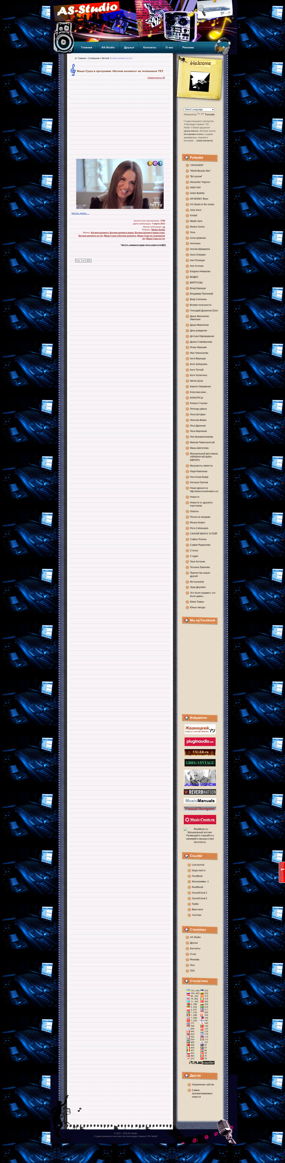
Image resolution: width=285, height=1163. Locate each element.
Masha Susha (197, 226)
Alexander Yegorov (200, 182)
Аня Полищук (197, 260)
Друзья (129, 47)
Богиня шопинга (100, 232)
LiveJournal (198, 864)
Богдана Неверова (200, 271)
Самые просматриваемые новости (202, 1093)
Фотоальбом (197, 581)
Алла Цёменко (198, 238)
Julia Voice (195, 210)
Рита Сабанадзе (199, 528)
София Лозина (198, 539)
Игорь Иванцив (198, 347)
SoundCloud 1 (199, 892)
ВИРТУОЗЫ (196, 282)
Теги (192, 965)
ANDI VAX (195, 187)
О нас (169, 47)
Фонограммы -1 (200, 881)
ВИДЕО (194, 277)
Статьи (194, 550)
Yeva (192, 232)
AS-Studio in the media (202, 204)
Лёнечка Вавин (198, 420)
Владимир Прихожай (201, 293)
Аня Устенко (197, 266)
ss (164, 227)
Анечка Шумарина (200, 249)
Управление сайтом (203, 1084)
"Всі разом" (196, 176)
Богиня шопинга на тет (91, 236)
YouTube (196, 915)
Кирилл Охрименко (200, 386)
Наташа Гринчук (199, 482)
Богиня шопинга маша (122, 232)
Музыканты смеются (201, 465)
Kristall (193, 215)
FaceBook (197, 876)
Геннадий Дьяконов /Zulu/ (204, 310)
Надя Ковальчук (198, 471)
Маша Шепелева (199, 448)
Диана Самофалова (201, 341)
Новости (194, 497)
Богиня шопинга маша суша (149, 232)
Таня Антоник (197, 561)
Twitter (195, 904)
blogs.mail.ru (199, 870)
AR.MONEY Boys (199, 198)
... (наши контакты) (203, 140)
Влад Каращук (198, 288)
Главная (86, 47)
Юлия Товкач (197, 601)
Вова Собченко (198, 299)
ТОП (192, 970)
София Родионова (200, 545)
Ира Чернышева (199, 353)
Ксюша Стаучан (198, 403)
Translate (210, 114)
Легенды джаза (198, 408)
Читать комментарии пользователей (143, 245)
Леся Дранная (198, 425)
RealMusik (197, 887)
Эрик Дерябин (198, 587)
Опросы (194, 511)
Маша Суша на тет (155, 238)
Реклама (188, 47)
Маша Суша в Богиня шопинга (120, 236)
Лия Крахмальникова (201, 436)
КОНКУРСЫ (196, 397)
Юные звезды (197, 607)
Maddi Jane (196, 221)
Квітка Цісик (196, 381)
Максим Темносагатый (202, 442)
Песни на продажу (200, 517)
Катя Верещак (198, 358)
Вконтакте (197, 909)
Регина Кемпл (197, 522)
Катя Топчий (197, 369)
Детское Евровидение (202, 336)
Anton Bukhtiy (197, 193)
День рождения (198, 330)
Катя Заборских (198, 364)
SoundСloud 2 (199, 898)
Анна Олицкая (198, 254)
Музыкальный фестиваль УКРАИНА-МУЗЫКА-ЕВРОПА (204, 457)
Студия (194, 556)
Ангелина (195, 243)
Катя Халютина (198, 375)
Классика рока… (199, 392)
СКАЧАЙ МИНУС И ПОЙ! (203, 533)
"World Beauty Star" (200, 170)
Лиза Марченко (198, 431)
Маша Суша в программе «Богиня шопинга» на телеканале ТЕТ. (120, 71)
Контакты (149, 47)
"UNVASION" (197, 165)
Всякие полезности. (201, 305)
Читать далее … (80, 213)
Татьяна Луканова (200, 567)
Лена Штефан (198, 414)
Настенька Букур (199, 477)
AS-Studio (108, 47)
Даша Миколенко (199, 325)
